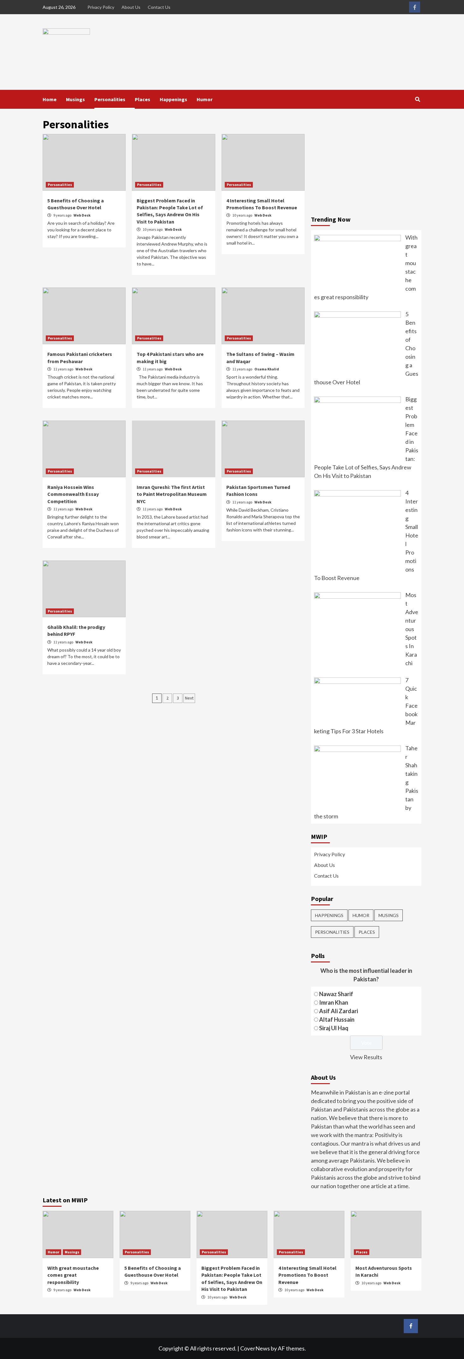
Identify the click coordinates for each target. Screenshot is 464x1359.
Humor (204, 99)
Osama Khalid (266, 369)
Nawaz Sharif (336, 993)
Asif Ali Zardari (338, 1011)
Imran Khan (333, 1002)
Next (189, 698)
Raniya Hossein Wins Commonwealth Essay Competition (73, 494)
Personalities (109, 99)
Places (142, 99)
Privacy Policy (100, 7)
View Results (366, 1057)
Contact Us (159, 7)
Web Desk (82, 215)
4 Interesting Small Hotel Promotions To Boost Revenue (307, 1275)
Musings (75, 99)
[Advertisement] (366, 162)
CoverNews (255, 1348)
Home (50, 99)
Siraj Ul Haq (333, 1028)
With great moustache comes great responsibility (73, 1275)
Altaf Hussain (336, 1019)
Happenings (173, 99)
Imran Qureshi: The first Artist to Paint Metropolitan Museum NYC (172, 494)
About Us (131, 7)
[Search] (417, 99)
